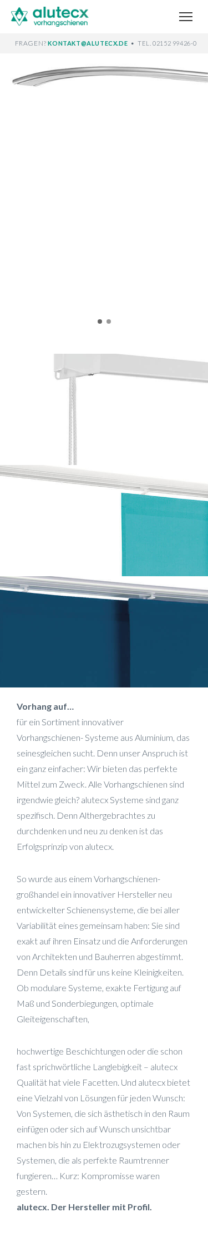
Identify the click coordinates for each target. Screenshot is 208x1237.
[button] (14, 192)
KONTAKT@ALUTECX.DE (88, 43)
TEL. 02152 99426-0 (167, 43)
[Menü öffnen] (186, 17)
